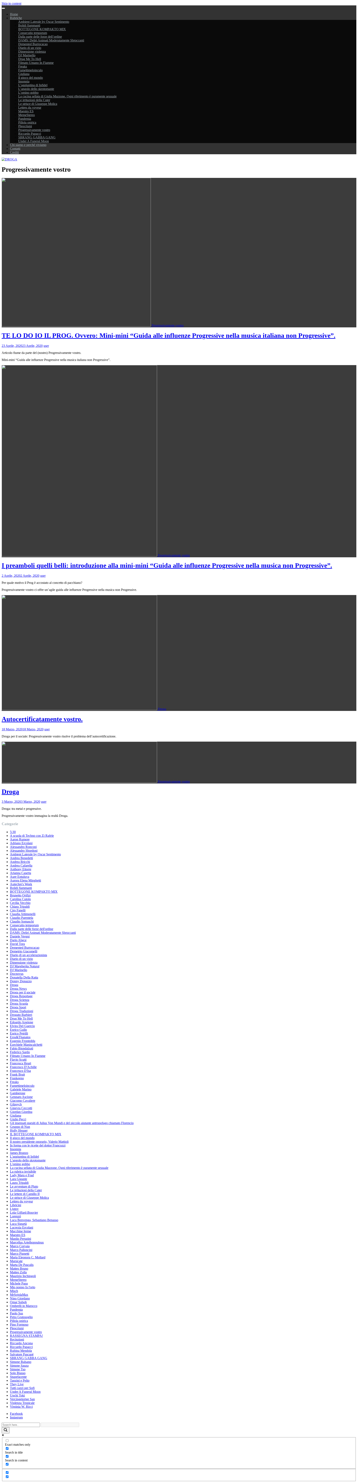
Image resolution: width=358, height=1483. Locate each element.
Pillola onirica (27, 122)
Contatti (15, 148)
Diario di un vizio (29, 48)
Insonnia (23, 81)
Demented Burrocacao (33, 44)
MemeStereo (26, 115)
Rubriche (16, 18)
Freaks (22, 66)
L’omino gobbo (28, 92)
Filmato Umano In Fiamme (36, 62)
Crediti (14, 152)
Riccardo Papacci (29, 133)
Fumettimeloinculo (30, 70)
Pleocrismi (25, 126)
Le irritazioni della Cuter (34, 100)
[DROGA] (9, 159)
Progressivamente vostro (34, 130)
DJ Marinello (26, 55)
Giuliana (23, 74)
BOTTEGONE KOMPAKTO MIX (42, 29)
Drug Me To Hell (29, 59)
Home (14, 14)
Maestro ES (26, 111)
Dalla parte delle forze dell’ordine (40, 36)
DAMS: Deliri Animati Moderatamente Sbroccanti (51, 40)
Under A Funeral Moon (33, 141)
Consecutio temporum (32, 33)
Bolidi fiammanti (29, 25)
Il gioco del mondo (30, 77)
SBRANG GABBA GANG (37, 137)
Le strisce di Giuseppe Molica (37, 104)
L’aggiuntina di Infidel (32, 85)
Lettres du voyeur (29, 107)
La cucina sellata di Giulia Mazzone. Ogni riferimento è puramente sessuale (67, 96)
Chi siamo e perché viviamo (28, 145)
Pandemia (24, 118)
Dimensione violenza (32, 51)
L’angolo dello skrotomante (36, 89)
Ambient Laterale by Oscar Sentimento (43, 21)
